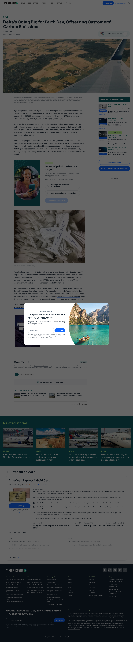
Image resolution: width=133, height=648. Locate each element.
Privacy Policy (32, 337)
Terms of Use (37, 336)
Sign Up (60, 330)
